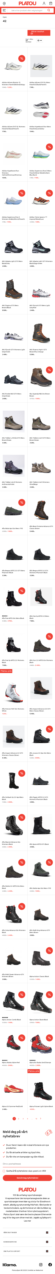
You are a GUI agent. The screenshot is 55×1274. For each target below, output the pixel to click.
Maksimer (39, 1270)
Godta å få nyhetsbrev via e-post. (26, 1171)
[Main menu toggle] (4, 10)
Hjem (5, 17)
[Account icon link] (44, 3)
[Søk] (48, 10)
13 (36, 1119)
